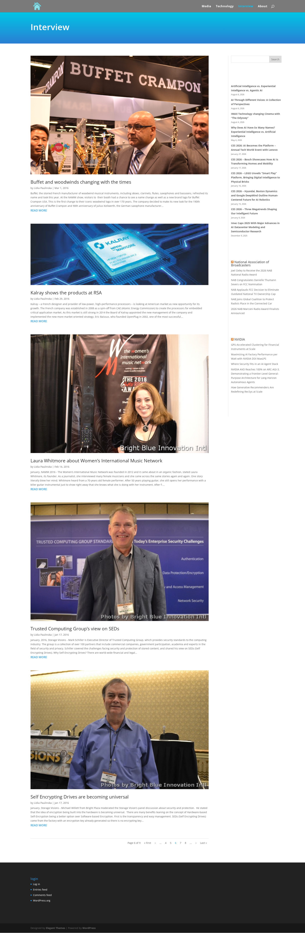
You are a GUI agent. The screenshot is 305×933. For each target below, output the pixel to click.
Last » (203, 843)
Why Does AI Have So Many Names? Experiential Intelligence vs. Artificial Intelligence (253, 132)
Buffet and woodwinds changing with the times (81, 182)
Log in (36, 884)
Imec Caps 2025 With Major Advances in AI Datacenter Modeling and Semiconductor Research (255, 227)
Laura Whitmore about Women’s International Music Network (96, 460)
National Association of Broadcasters (250, 263)
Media (206, 6)
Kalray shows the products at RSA (66, 292)
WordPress (89, 928)
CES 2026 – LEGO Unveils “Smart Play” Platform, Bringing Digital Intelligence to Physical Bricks (255, 177)
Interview (245, 6)
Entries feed (40, 889)
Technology (225, 6)
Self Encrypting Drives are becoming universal (80, 797)
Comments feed (42, 895)
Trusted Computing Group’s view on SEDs (75, 628)
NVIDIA (239, 339)
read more (39, 210)
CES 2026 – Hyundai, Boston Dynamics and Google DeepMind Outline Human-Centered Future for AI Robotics (254, 195)
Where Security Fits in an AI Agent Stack (254, 364)
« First (147, 843)
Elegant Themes (55, 928)
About (262, 6)
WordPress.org (41, 900)
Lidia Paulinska (43, 188)
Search (275, 59)
